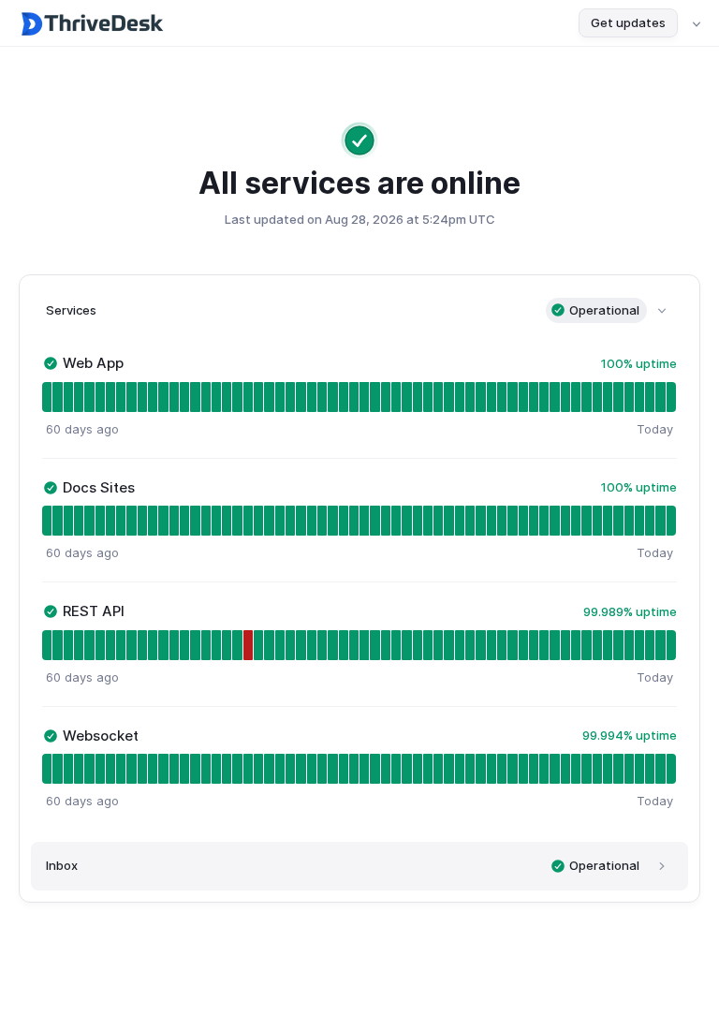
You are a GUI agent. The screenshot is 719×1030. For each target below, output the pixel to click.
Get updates (628, 22)
